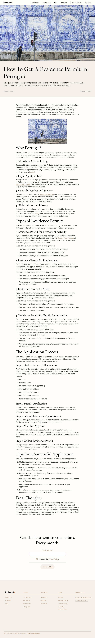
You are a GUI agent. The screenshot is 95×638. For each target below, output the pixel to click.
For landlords (27, 597)
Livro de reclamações (62, 608)
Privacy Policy (53, 559)
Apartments (27, 604)
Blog (6, 604)
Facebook (43, 604)
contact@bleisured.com (83, 597)
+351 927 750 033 (81, 600)
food (36, 214)
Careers (8, 600)
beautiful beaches (47, 194)
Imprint (60, 597)
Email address (47, 550)
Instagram (43, 597)
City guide (26, 607)
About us (8, 597)
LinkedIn (43, 600)
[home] (8, 2)
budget (32, 172)
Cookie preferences (33, 633)
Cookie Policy (62, 604)
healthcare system (23, 184)
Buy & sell (26, 600)
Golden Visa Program (66, 238)
